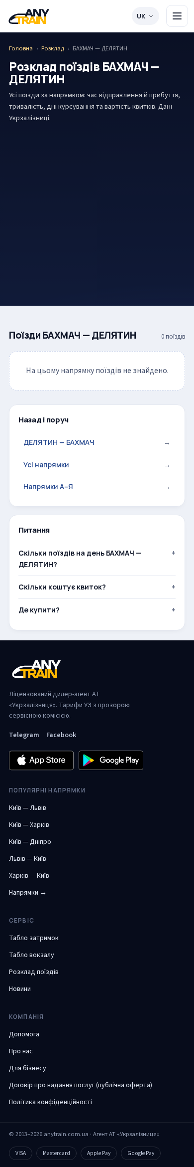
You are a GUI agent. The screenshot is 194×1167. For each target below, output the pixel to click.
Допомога (24, 1034)
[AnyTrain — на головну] (29, 16)
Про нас (21, 1051)
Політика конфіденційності (50, 1102)
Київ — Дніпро (30, 842)
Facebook (61, 735)
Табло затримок (34, 938)
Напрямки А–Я (97, 486)
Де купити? (39, 609)
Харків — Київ (29, 876)
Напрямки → (28, 893)
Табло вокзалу (31, 955)
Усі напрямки (97, 464)
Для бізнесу (27, 1068)
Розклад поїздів (34, 972)
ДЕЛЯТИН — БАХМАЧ (97, 442)
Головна (21, 48)
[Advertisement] (97, 199)
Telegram (24, 735)
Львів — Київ (27, 859)
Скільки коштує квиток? (62, 586)
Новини (20, 989)
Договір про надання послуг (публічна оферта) (80, 1085)
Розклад (52, 48)
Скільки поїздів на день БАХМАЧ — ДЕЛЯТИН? (79, 558)
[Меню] (177, 16)
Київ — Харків (29, 825)
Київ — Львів (27, 808)
